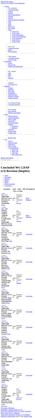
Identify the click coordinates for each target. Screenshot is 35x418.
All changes (4, 408)
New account (12, 146)
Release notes (12, 131)
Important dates (12, 94)
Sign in (10, 141)
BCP (13, 84)
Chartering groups (13, 48)
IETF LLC (11, 26)
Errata (3, 205)
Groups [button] (6, 6)
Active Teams (16, 41)
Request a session (13, 96)
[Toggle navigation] (1, 163)
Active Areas (16, 33)
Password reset (12, 143)
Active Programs (17, 38)
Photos (6, 182)
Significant (11, 408)
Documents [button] (7, 61)
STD (9, 84)
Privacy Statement (14, 413)
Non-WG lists (12, 60)
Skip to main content (7, 1)
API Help (11, 129)
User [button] (5, 139)
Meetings (14, 128)
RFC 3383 (4, 208)
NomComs (11, 121)
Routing (10, 16)
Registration (11, 93)
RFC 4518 (4, 353)
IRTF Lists (15, 151)
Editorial (10, 78)
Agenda (10, 88)
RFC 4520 (4, 386)
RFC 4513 (4, 272)
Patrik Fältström (28, 199)
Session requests (13, 98)
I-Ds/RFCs (15, 126)
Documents (7, 177)
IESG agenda (12, 119)
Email (30, 416)
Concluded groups (13, 58)
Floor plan (11, 91)
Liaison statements (13, 118)
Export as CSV (18, 409)
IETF (2, 411)
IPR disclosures (12, 116)
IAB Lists (15, 153)
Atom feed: (4, 406)
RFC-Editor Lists (17, 154)
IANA (6, 413)
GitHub (26, 416)
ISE (9, 76)
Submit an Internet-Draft (15, 66)
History (6, 180)
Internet (10, 13)
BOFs (10, 50)
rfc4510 (18, 203)
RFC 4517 (4, 337)
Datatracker (21, 3)
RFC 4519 (4, 370)
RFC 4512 (4, 257)
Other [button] (6, 114)
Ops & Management (14, 15)
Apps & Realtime (13, 10)
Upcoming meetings (14, 104)
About (6, 175)
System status (12, 133)
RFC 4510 (4, 229)
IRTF (9, 25)
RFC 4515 (4, 306)
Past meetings (12, 111)
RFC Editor (11, 28)
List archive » (8, 185)
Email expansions (9, 184)
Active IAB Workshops (19, 36)
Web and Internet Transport (16, 20)
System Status (11, 416)
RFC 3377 (4, 195)
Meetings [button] (7, 86)
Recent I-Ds (11, 65)
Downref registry (13, 123)
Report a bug (12, 138)
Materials (11, 89)
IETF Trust (24, 411)
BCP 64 (18, 399)
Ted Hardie (29, 234)
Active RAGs (16, 40)
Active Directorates (17, 35)
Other (10, 30)
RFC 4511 (4, 244)
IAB (9, 23)
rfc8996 (18, 283)
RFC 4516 (4, 322)
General (10, 11)
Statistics (10, 124)
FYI (16, 84)
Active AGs (15, 31)
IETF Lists (15, 149)
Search (10, 63)
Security (10, 18)
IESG (10, 21)
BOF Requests (12, 51)
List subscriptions (13, 148)
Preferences (11, 144)
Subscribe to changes (7, 409)
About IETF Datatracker (8, 414)
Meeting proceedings (14, 113)
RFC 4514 (4, 291)
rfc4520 (18, 221)
